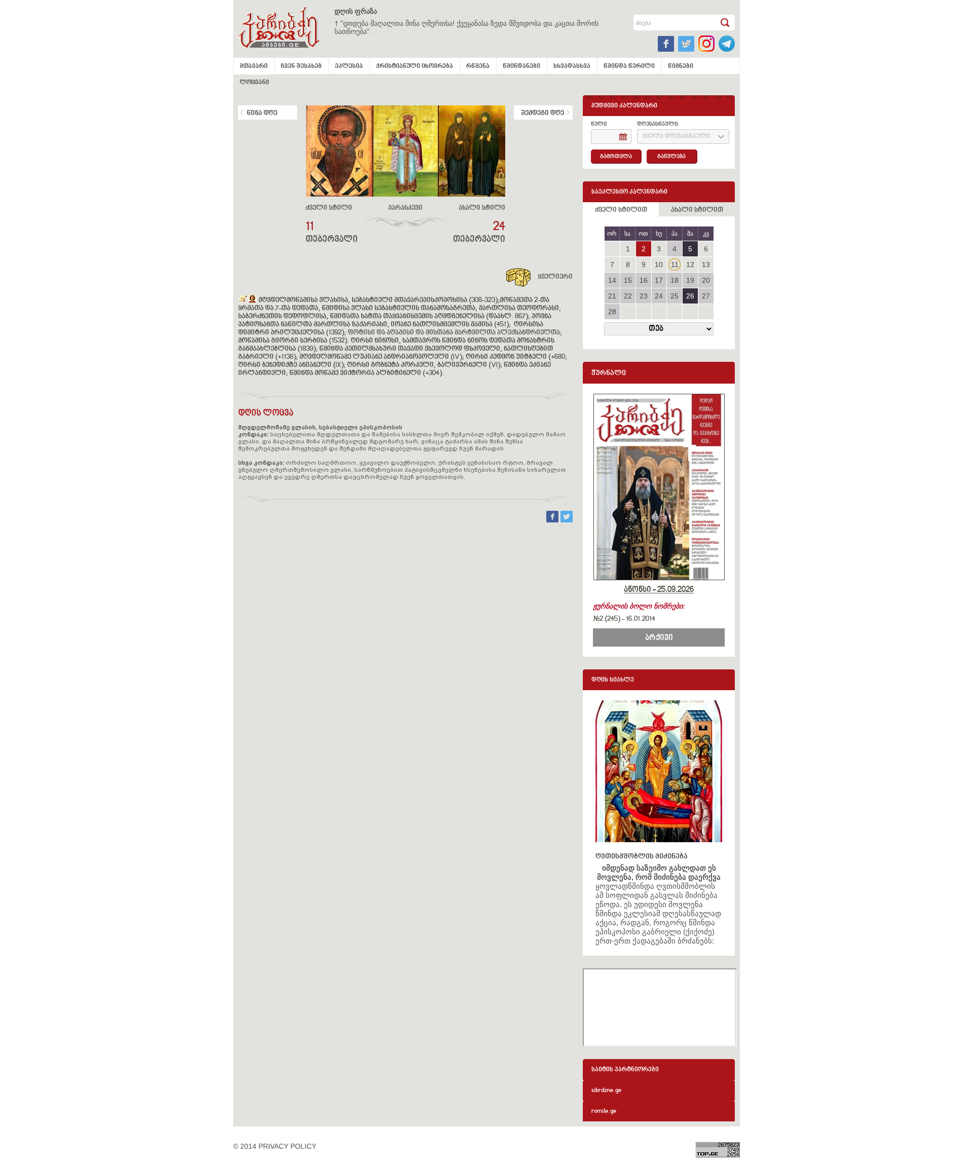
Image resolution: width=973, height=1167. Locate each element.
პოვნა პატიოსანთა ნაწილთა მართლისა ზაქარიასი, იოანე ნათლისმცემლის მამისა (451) (394, 321)
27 (706, 296)
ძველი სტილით (621, 210)
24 (659, 296)
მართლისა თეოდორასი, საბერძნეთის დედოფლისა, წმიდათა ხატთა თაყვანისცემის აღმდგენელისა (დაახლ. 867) (399, 313)
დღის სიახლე (612, 680)
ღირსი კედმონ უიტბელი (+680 (515, 357)
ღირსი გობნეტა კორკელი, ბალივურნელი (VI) (423, 365)
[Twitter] (566, 520)
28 (612, 312)
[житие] (243, 300)
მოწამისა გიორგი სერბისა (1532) (292, 341)
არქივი (659, 638)
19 (690, 280)
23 (644, 296)
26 (690, 296)
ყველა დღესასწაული (676, 136)
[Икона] (252, 300)
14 (612, 280)
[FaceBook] (553, 520)
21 (612, 296)
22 (628, 296)
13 (706, 264)
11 (675, 264)
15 (628, 280)
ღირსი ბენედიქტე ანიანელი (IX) (291, 365)
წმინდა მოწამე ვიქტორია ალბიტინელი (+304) (365, 373)
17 (659, 280)
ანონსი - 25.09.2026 (659, 589)
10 (659, 264)
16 (644, 280)
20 (706, 280)
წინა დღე (262, 113)
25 (674, 296)
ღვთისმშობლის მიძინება (641, 856)
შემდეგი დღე (542, 113)
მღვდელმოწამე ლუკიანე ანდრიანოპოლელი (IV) (381, 357)
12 (690, 264)
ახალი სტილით (697, 210)
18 (674, 280)
